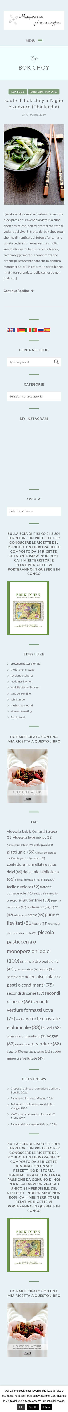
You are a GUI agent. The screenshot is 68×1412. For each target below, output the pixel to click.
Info (21, 1407)
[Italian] (28, 329)
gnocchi (56, 901)
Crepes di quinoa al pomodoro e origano (35, 1088)
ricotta (46, 969)
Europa (48, 879)
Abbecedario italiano (20, 844)
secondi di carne (25, 993)
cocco (38, 858)
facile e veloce (23, 886)
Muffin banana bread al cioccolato (32, 1114)
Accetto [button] (33, 1407)
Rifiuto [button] (46, 1407)
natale (35, 914)
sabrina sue (18, 699)
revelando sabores (22, 675)
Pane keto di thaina (22, 1098)
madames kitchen (21, 681)
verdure (48, 1043)
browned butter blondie (25, 663)
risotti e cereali (20, 977)
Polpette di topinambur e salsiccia (31, 1104)
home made (16, 907)
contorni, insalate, (44, 91)
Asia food (17, 91)
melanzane (20, 915)
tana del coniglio (21, 693)
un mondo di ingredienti (26, 1036)
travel (51, 1027)
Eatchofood (18, 717)
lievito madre (38, 907)
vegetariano (25, 1044)
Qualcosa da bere (26, 969)
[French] (16, 329)
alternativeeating (21, 711)
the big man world (22, 705)
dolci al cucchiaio (28, 879)
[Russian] (41, 329)
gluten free (36, 900)
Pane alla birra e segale (25, 1124)
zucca (27, 1051)
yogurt (14, 1051)
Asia (39, 852)
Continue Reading (16, 291)
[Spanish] (47, 329)
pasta (40, 923)
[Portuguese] (35, 329)
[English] (10, 329)
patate (54, 923)
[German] (22, 329)
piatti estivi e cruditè (22, 933)
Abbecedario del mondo (32, 837)
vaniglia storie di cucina (25, 687)
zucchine (42, 1051)
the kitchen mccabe (22, 669)
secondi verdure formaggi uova (30, 1009)
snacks (23, 1019)
